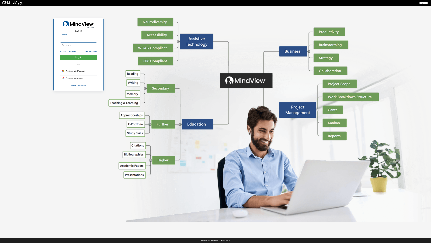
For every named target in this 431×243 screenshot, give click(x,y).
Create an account (90, 51)
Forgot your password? (68, 51)
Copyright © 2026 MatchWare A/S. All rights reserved (215, 240)
